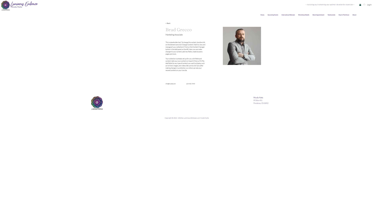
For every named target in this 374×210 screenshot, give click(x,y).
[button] (360, 5)
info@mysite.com (171, 83)
